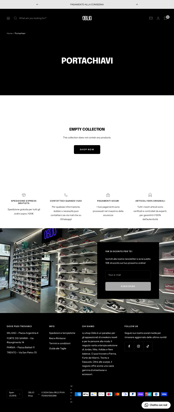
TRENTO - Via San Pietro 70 (22, 352)
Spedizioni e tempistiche (62, 333)
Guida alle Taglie (57, 348)
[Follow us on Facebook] (129, 346)
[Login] (158, 18)
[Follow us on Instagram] (138, 346)
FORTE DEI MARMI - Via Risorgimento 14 (20, 340)
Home (10, 33)
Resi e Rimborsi (57, 338)
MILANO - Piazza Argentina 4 (22, 333)
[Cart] (165, 18)
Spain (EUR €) (12, 394)
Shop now (87, 149)
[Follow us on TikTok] (148, 346)
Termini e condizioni (59, 343)
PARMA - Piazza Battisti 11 (20, 347)
